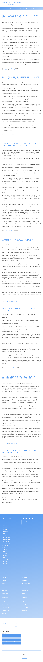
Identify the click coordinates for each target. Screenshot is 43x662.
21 (14, 641)
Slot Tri (3, 573)
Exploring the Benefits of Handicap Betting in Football (20, 78)
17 (3, 641)
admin (6, 68)
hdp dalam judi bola (13, 69)
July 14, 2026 (11, 134)
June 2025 (5, 549)
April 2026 (5, 529)
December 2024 (6, 561)
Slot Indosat (24, 573)
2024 (17, 626)
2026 (17, 623)
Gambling (8, 4)
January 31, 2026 (11, 367)
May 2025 (5, 551)
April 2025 (5, 553)
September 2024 (6, 567)
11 (6, 639)
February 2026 (6, 533)
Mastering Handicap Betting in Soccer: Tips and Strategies (18, 240)
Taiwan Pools (5, 597)
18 (6, 641)
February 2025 (6, 557)
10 (3, 639)
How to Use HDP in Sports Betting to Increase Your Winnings (21, 144)
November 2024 (6, 563)
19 (8, 641)
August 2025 (5, 545)
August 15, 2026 (11, 68)
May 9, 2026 (11, 230)
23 (19, 641)
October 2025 (6, 541)
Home (3, 4)
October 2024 (6, 565)
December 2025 (6, 537)
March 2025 (5, 555)
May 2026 (5, 527)
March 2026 (5, 531)
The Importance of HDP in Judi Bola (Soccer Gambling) (20, 16)
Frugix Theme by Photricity (6, 655)
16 (19, 639)
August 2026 (6, 521)
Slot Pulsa (24, 586)
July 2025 (5, 547)
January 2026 (6, 535)
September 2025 (6, 543)
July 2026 (5, 523)
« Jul (3, 647)
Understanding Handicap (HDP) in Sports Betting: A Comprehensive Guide (19, 378)
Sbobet (13, 4)
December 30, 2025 (12, 442)
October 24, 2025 (11, 506)
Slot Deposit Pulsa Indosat (7, 586)
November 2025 (6, 539)
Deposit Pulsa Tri (5, 593)
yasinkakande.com (11, 2)
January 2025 (6, 559)
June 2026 (5, 525)
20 (11, 641)
